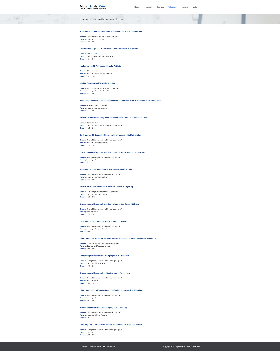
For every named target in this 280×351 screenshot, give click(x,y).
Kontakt (84, 346)
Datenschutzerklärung (97, 346)
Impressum (111, 346)
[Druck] (93, 7)
